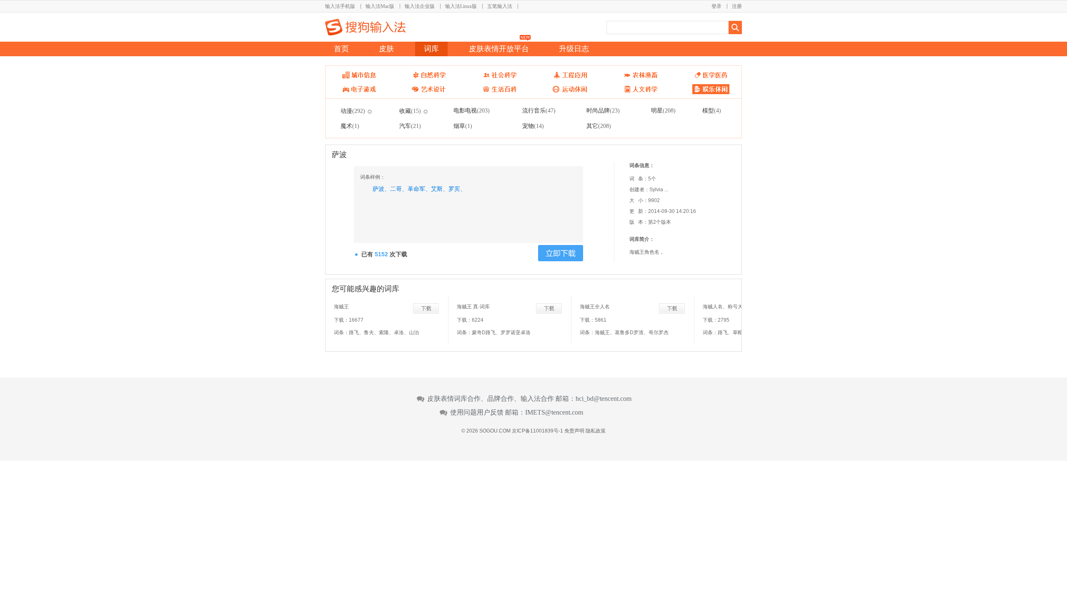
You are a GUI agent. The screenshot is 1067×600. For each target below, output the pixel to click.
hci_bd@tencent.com (603, 398)
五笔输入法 (499, 6)
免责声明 (574, 431)
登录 (716, 6)
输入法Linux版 (461, 6)
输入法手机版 (340, 6)
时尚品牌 (603, 110)
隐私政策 (596, 431)
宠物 (533, 125)
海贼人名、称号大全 (725, 307)
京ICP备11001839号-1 (537, 431)
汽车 (410, 125)
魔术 (350, 125)
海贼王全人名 (595, 307)
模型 (711, 110)
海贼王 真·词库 (473, 307)
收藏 (410, 111)
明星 (663, 110)
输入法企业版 (420, 6)
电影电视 (471, 110)
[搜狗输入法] (365, 27)
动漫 (353, 111)
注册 (737, 6)
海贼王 (341, 307)
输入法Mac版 (380, 6)
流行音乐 (539, 110)
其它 (598, 125)
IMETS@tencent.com (554, 412)
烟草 (462, 125)
